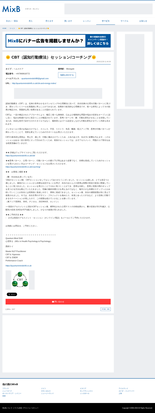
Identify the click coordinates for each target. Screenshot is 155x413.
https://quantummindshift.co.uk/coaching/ (23, 167)
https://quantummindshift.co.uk (18, 266)
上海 (120, 393)
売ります (49, 21)
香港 (4, 396)
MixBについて (7, 408)
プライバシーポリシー (31, 408)
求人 (31, 21)
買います (68, 21)
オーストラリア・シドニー (11, 393)
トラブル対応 (17, 408)
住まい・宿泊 (12, 21)
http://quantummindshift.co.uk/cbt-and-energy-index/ (34, 83)
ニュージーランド (47, 393)
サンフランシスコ (86, 391)
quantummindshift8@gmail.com (35, 78)
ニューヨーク (7, 391)
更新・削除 (106, 309)
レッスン (87, 21)
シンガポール (84, 393)
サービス (106, 21)
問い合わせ (59, 302)
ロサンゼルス (46, 391)
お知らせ (143, 21)
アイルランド (123, 388)
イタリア (83, 388)
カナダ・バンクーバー (126, 391)
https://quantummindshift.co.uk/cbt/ (20, 156)
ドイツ (43, 388)
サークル (124, 21)
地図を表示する (67, 75)
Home (4, 28)
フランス (5, 388)
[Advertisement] (108, 9)
